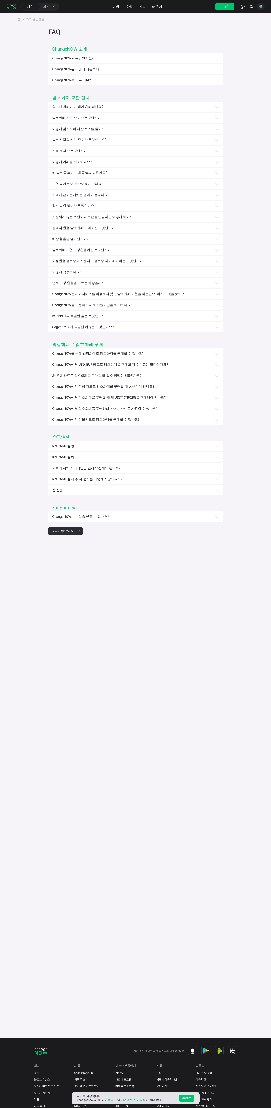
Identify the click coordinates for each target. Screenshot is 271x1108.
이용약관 (201, 1079)
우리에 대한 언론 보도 (46, 1086)
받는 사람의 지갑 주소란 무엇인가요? (79, 140)
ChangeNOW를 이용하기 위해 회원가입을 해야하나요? (92, 305)
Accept (187, 1098)
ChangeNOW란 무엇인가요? (72, 58)
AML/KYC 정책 (204, 1072)
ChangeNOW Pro (84, 1072)
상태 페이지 (163, 1105)
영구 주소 (79, 1079)
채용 (36, 1099)
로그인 (225, 6)
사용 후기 (39, 1105)
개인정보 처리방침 (133, 1100)
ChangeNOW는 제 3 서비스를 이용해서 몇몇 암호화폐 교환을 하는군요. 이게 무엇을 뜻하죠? (119, 294)
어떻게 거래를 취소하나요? (72, 162)
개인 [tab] (30, 6)
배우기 (157, 6)
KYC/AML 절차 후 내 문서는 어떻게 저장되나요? (87, 479)
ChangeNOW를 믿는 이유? (71, 80)
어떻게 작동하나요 (167, 1079)
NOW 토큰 (80, 1105)
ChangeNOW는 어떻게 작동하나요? (78, 69)
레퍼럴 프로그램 (124, 1086)
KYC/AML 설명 (63, 446)
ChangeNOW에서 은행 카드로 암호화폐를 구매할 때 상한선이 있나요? (103, 386)
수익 (129, 6)
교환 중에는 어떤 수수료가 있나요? (77, 184)
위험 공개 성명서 (205, 1092)
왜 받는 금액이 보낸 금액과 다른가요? (79, 173)
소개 (36, 1072)
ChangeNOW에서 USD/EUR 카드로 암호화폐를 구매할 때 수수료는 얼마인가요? (110, 364)
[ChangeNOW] (11, 7)
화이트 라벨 (122, 1105)
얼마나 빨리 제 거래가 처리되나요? (77, 107)
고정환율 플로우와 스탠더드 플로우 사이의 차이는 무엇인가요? (98, 261)
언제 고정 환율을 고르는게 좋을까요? (79, 283)
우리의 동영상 (42, 1092)
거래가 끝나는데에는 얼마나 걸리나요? (80, 195)
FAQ (158, 1072)
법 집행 (57, 490)
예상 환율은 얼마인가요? (70, 239)
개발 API (120, 1072)
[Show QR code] (232, 1050)
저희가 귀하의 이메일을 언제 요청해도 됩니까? (86, 468)
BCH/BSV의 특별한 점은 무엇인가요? (79, 316)
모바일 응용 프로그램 (86, 1086)
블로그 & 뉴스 (42, 1079)
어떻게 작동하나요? (66, 272)
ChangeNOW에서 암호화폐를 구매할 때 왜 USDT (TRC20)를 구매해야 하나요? (109, 397)
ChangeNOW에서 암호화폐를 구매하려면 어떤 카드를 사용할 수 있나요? (105, 408)
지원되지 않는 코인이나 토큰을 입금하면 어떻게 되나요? (93, 217)
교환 (115, 6)
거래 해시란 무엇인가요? (70, 151)
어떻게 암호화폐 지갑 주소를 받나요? (79, 129)
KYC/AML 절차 (63, 457)
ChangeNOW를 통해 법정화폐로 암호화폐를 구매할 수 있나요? (98, 353)
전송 (142, 6)
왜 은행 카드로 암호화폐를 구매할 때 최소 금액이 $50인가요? (97, 375)
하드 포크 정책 (204, 1099)
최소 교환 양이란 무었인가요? (74, 206)
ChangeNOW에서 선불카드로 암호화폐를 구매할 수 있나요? (96, 419)
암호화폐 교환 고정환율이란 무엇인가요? (82, 250)
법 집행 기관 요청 (205, 1105)
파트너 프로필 (123, 1079)
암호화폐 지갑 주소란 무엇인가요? (77, 118)
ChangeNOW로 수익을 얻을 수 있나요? (80, 517)
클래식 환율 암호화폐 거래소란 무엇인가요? (84, 228)
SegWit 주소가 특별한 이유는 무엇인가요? (83, 327)
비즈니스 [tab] (49, 6)
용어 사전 (161, 1086)
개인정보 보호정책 (206, 1086)
